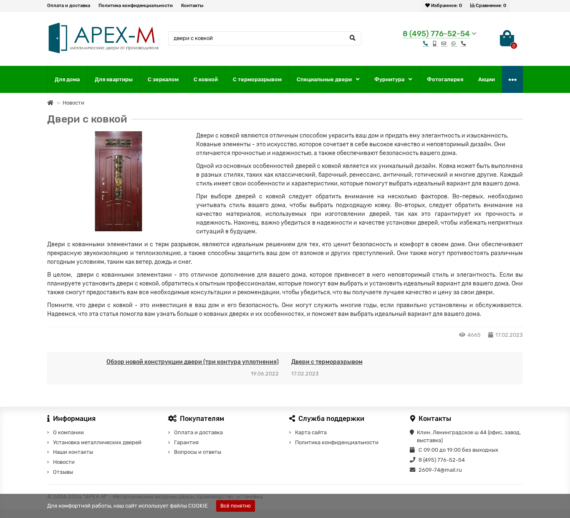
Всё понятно (235, 506)
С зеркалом (163, 79)
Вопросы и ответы (197, 452)
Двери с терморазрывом (327, 361)
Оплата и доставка (68, 5)
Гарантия (186, 442)
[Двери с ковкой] (118, 181)
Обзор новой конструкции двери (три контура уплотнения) (192, 361)
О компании (68, 432)
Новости (73, 103)
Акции (486, 79)
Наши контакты (73, 452)
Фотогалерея (445, 79)
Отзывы (63, 472)
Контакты (192, 5)
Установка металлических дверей (97, 442)
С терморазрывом (257, 79)
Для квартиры (114, 79)
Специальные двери (324, 79)
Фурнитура (389, 79)
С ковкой (206, 79)
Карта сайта (311, 432)
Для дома (67, 79)
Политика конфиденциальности (135, 5)
